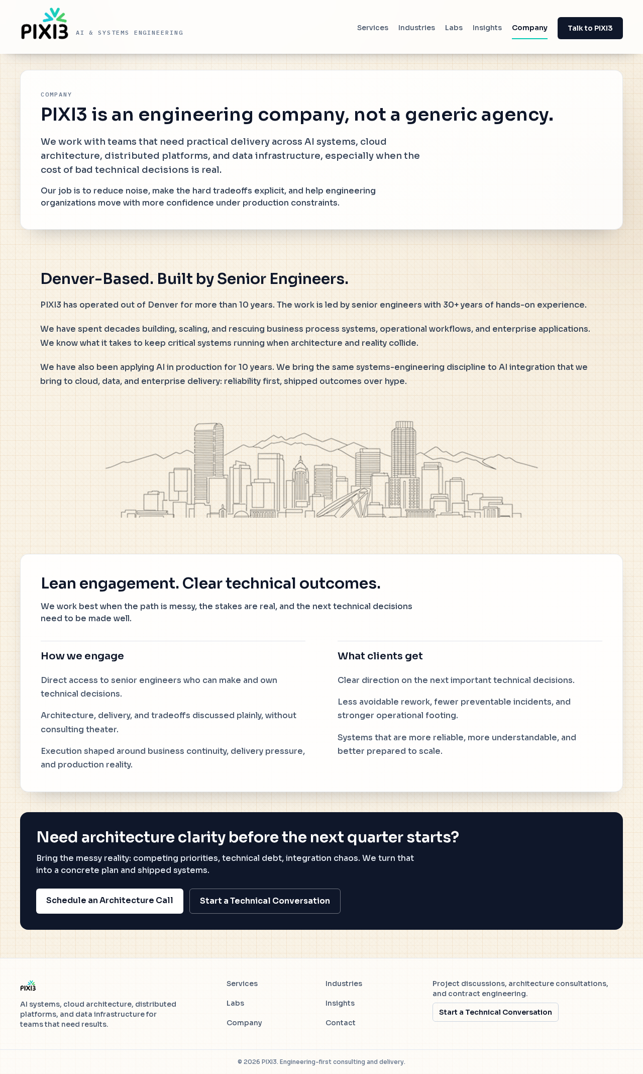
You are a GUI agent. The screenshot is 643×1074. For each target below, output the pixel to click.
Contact (341, 1022)
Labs (454, 27)
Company (530, 27)
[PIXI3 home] (28, 986)
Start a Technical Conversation (265, 901)
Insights (487, 27)
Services (372, 27)
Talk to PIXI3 (590, 28)
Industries (416, 27)
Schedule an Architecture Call (109, 900)
